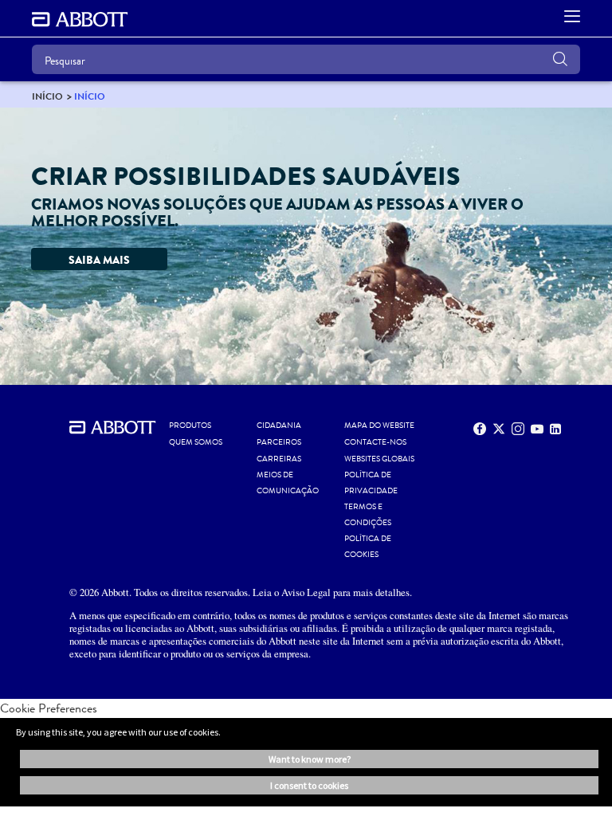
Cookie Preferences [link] (48, 708)
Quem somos (195, 442)
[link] (47, 96)
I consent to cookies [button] (309, 785)
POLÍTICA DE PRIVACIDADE (371, 482)
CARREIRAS (279, 459)
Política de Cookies (367, 546)
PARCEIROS (279, 442)
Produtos (190, 425)
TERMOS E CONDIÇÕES (367, 514)
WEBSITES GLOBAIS (379, 459)
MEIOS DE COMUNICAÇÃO (288, 482)
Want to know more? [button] (310, 759)
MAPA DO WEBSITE (379, 425)
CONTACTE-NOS (375, 442)
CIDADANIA (279, 425)
